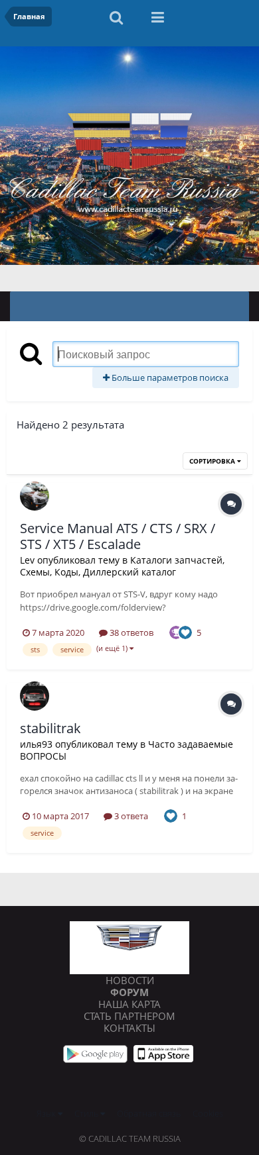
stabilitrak (50, 728)
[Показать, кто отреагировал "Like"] (185, 631)
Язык (47, 1113)
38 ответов (130, 632)
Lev (27, 560)
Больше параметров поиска (169, 377)
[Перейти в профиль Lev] (34, 496)
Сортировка (213, 461)
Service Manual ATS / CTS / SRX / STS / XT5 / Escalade (117, 536)
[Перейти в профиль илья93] (34, 696)
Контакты (129, 1027)
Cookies (208, 1113)
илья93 (36, 744)
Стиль (87, 1113)
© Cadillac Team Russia (130, 1138)
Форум (129, 992)
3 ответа (130, 816)
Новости (130, 980)
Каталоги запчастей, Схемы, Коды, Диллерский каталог (122, 566)
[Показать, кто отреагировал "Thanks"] (176, 631)
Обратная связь (149, 1113)
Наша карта (129, 1004)
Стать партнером (129, 1016)
